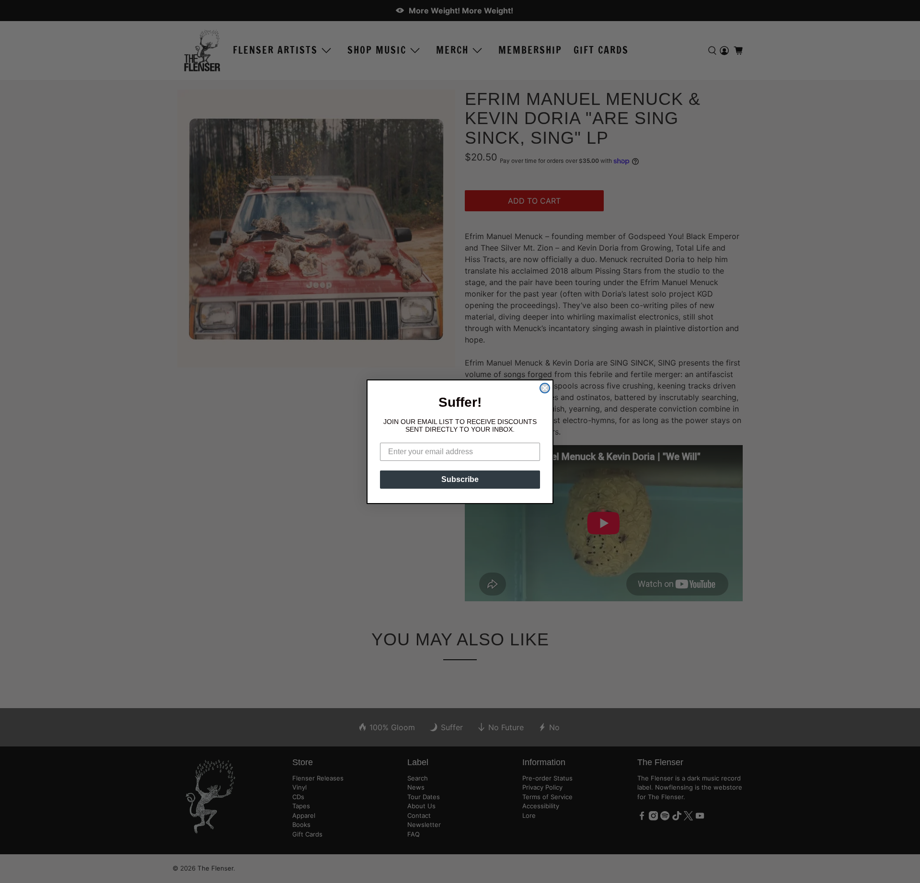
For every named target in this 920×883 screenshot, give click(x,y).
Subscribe (460, 479)
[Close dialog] (545, 388)
